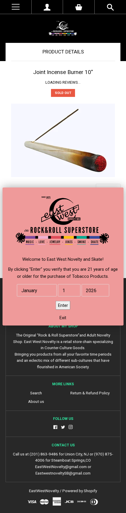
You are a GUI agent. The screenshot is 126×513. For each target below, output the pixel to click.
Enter (63, 305)
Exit (62, 317)
